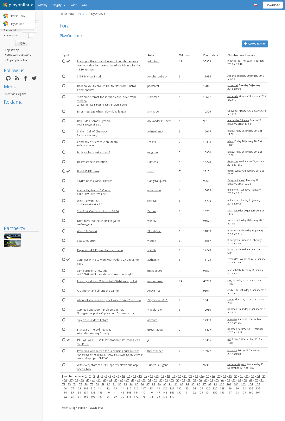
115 (129, 388)
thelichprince (155, 351)
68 (245, 380)
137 (86, 392)
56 (177, 380)
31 (241, 376)
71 (262, 380)
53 (160, 380)
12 (134, 376)
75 (80, 384)
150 (179, 392)
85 (136, 384)
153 (200, 392)
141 (114, 392)
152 (193, 392)
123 (186, 388)
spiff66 (151, 250)
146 (150, 392)
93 (181, 384)
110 (93, 388)
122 (179, 388)
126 (208, 388)
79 (102, 384)
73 (69, 384)
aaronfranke (155, 281)
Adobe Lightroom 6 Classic (94, 190)
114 (121, 388)
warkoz (151, 221)
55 (172, 380)
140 (107, 392)
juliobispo (153, 61)
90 (164, 384)
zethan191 (154, 259)
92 (176, 384)
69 (250, 380)
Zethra (151, 211)
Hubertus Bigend (157, 365)
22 (190, 376)
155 (215, 392)
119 (157, 388)
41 (93, 380)
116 (136, 388)
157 (229, 392)
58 (189, 380)
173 (143, 396)
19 (173, 376)
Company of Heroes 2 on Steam (97, 142)
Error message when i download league (102, 111)
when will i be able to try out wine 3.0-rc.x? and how (109, 300)
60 (200, 380)
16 (157, 376)
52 (155, 380)
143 (129, 392)
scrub (150, 171)
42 (99, 380)
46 (121, 380)
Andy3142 (153, 290)
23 (196, 376)
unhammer (154, 190)
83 (125, 384)
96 (198, 384)
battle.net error (86, 240)
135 (71, 392)
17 (162, 376)
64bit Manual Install (89, 76)
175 (157, 396)
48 (132, 380)
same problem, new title (92, 270)
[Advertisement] (21, 165)
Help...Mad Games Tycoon (93, 121)
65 (228, 380)
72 (63, 384)
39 (82, 380)
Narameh (153, 97)
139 (100, 392)
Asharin (231, 75)
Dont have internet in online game (98, 221)
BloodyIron (154, 231)
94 (187, 384)
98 (209, 384)
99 (215, 384)
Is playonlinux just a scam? (93, 152)
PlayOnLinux (17, 16)
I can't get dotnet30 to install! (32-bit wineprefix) (107, 281)
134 (64, 392)
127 (215, 388)
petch (230, 170)
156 (222, 392)
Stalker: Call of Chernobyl (92, 131)
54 (166, 380)
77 (91, 384)
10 (123, 376)
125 (200, 388)
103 (243, 384)
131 (243, 388)
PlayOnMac (17, 24)
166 (93, 396)
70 (256, 380)
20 (179, 376)
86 (142, 384)
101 (229, 384)
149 (172, 392)
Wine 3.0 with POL (88, 201)
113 (114, 388)
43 (104, 380)
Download (272, 5)
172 (136, 396)
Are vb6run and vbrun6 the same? (98, 290)
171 (129, 396)
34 (258, 376)
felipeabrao (233, 60)
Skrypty (56, 5)
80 (108, 384)
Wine (74, 5)
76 (86, 384)
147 (157, 392)
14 (145, 376)
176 (164, 396)
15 (151, 376)
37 (71, 380)
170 (121, 396)
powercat (153, 86)
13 (140, 376)
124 (193, 388)
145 (143, 392)
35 (263, 376)
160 (251, 392)
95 (192, 384)
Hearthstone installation (92, 162)
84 (131, 384)
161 (258, 392)
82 (119, 384)
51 (149, 380)
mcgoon (152, 152)
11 (128, 376)
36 (65, 380)
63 (217, 380)
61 (205, 380)
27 (218, 376)
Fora (81, 13)
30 (235, 376)
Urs (229, 280)
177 (172, 396)
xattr (229, 210)
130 (236, 388)
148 (164, 392)
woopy (151, 240)
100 (221, 384)
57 (183, 380)
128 (222, 388)
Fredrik (151, 142)
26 (213, 376)
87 (147, 384)
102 (236, 384)
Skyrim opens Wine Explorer (94, 181)
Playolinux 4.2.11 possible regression (100, 250)
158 (236, 392)
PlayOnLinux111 (157, 300)
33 (252, 376)
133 (258, 388)
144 (136, 392)
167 (100, 396)
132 (251, 388)
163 (71, 396)
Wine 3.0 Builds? (87, 231)
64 (222, 380)
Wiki (84, 5)
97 (204, 384)
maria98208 (154, 270)
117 (143, 388)
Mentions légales (16, 94)
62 (211, 380)
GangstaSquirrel (157, 181)
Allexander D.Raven (159, 121)
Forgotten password (18, 54)
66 (234, 380)
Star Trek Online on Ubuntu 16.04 (98, 211)
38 (76, 380)
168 (107, 396)
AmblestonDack (157, 76)
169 (114, 396)
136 (78, 392)
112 (107, 388)
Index (81, 408)
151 (186, 392)
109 (86, 388)
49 (138, 380)
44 (110, 380)
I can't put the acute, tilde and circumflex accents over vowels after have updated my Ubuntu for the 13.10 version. (109, 65)
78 (97, 384)
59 (194, 380)
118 (150, 388)
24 (202, 376)
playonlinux (21, 5)
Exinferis (152, 162)
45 (115, 380)
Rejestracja (12, 50)
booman (232, 249)
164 (78, 396)
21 (185, 376)
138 (93, 392)
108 (78, 388)
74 (74, 384)
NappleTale (154, 309)
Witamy (42, 5)
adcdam (152, 320)
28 (224, 376)
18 (168, 376)
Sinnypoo (153, 111)
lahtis (230, 130)
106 (64, 388)
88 (153, 384)
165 (86, 396)
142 (121, 392)
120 (164, 388)
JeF (149, 340)
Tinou (230, 299)
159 (243, 392)
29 (230, 376)
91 (170, 384)
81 (114, 384)
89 (159, 384)
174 (150, 396)
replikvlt (152, 201)
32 (247, 376)
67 (239, 380)
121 (172, 388)
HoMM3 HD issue (88, 171)
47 (127, 380)
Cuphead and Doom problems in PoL (100, 309)
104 (250, 384)
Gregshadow (155, 329)
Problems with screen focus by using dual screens (108, 351)
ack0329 (232, 319)
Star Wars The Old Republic (94, 329)
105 (257, 384)
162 (64, 396)
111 (100, 388)
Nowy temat (256, 44)
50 (144, 380)
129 (229, 388)
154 (208, 392)
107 (71, 388)
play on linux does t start (92, 320)
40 (87, 380)
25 (207, 376)
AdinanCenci (155, 131)
